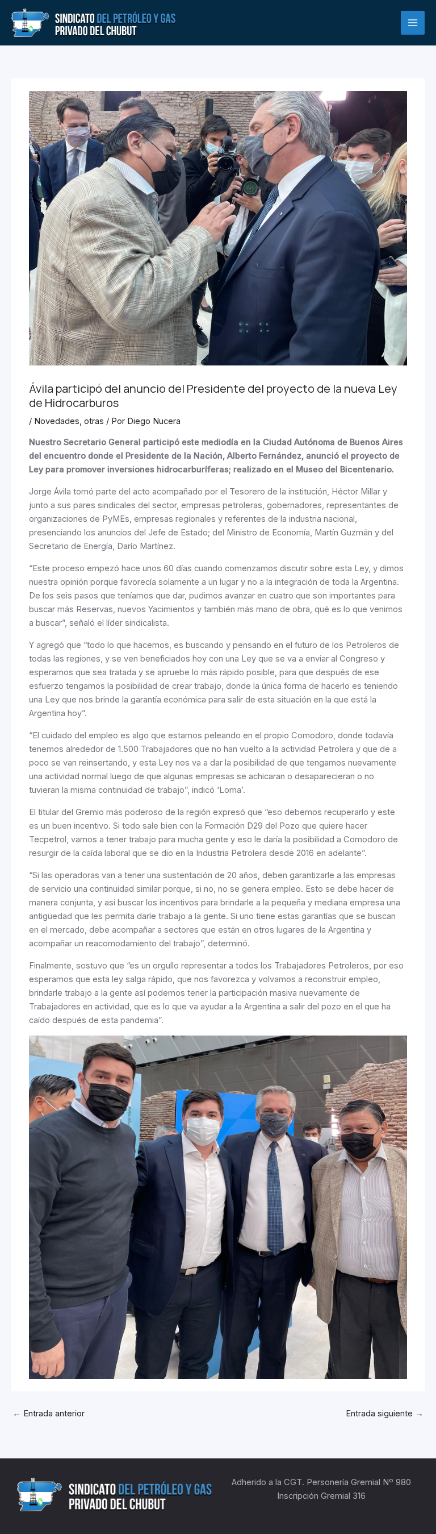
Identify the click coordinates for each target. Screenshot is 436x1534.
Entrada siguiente (385, 1413)
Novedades (56, 421)
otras (94, 421)
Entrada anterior (48, 1413)
